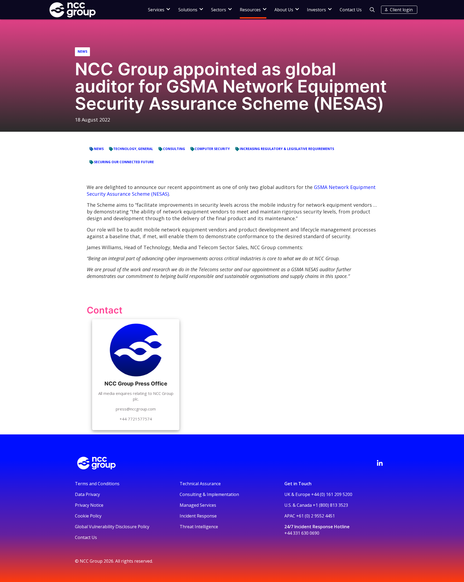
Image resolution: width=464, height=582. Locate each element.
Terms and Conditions (97, 484)
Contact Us (351, 10)
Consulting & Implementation (209, 494)
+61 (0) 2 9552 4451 (315, 516)
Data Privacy (87, 494)
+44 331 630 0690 (301, 533)
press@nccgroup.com (136, 409)
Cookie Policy (88, 516)
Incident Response (198, 516)
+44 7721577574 (135, 419)
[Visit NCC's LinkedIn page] (380, 463)
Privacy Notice (89, 505)
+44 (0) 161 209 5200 (331, 494)
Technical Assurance (200, 484)
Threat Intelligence (199, 527)
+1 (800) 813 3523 (330, 505)
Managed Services (198, 505)
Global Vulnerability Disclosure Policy (112, 527)
